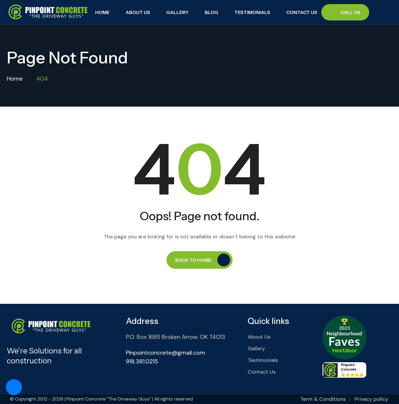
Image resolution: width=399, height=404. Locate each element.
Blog (211, 12)
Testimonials (252, 12)
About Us (138, 12)
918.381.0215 (142, 361)
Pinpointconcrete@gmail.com (165, 352)
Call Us (350, 12)
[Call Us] (14, 387)
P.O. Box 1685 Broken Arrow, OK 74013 (175, 337)
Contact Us (301, 12)
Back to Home (193, 260)
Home (102, 12)
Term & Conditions (323, 399)
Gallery (177, 12)
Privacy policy (371, 399)
